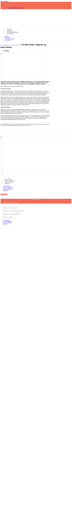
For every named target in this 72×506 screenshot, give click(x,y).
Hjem (2, 45)
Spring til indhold (4, 1)
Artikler (7, 36)
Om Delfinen (10, 33)
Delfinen (6, 50)
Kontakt (7, 183)
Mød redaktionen (10, 180)
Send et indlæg (9, 182)
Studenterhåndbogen (10, 38)
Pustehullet (7, 37)
